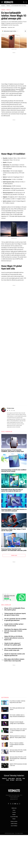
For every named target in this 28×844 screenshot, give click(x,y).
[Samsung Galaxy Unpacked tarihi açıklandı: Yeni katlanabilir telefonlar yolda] (14, 540)
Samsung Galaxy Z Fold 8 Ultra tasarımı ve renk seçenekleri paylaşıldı (14, 510)
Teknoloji (8, 9)
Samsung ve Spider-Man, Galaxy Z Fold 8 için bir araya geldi (13, 529)
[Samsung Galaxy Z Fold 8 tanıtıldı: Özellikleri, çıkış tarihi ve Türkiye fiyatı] (14, 441)
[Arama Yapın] (24, 2)
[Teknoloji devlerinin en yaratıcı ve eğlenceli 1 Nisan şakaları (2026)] (4, 737)
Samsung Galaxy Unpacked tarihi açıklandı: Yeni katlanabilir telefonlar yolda (13, 549)
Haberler (3, 9)
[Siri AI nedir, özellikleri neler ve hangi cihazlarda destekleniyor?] (4, 716)
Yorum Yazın (14, 555)
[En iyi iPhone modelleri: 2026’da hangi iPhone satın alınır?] (4, 702)
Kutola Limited (11, 833)
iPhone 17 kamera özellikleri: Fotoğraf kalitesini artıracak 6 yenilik (17, 744)
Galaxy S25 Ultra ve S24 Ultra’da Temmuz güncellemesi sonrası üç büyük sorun (14, 638)
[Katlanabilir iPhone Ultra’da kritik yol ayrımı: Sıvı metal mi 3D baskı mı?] (14, 481)
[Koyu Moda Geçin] (26, 2)
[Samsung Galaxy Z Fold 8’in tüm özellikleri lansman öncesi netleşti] (14, 461)
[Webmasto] (8, 2)
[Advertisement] (14, 67)
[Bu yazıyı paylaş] (25, 31)
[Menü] (2, 2)
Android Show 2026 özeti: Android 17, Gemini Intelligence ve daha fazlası (18, 730)
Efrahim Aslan (4, 27)
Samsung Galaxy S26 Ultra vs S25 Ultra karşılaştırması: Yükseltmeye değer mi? (18, 758)
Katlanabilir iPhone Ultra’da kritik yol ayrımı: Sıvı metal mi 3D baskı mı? (12, 490)
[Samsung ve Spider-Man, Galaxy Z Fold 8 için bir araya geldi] (14, 520)
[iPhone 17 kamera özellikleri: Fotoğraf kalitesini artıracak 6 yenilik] (4, 744)
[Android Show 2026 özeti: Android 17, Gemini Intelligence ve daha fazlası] (4, 730)
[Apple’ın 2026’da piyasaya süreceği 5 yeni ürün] (4, 765)
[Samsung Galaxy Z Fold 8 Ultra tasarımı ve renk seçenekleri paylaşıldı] (14, 500)
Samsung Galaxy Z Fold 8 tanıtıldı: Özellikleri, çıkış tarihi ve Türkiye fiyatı (12, 450)
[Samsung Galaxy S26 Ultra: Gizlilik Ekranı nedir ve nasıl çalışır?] (4, 751)
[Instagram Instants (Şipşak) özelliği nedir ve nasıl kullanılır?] (4, 723)
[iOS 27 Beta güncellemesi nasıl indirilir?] (4, 709)
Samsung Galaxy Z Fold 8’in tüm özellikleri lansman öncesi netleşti (13, 470)
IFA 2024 (21, 89)
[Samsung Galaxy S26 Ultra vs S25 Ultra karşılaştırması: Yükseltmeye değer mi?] (4, 758)
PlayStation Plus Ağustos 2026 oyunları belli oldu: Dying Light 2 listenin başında (15, 631)
